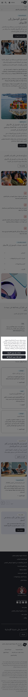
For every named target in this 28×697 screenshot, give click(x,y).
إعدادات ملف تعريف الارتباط (14, 352)
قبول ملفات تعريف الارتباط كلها (14, 357)
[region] (14, 348)
